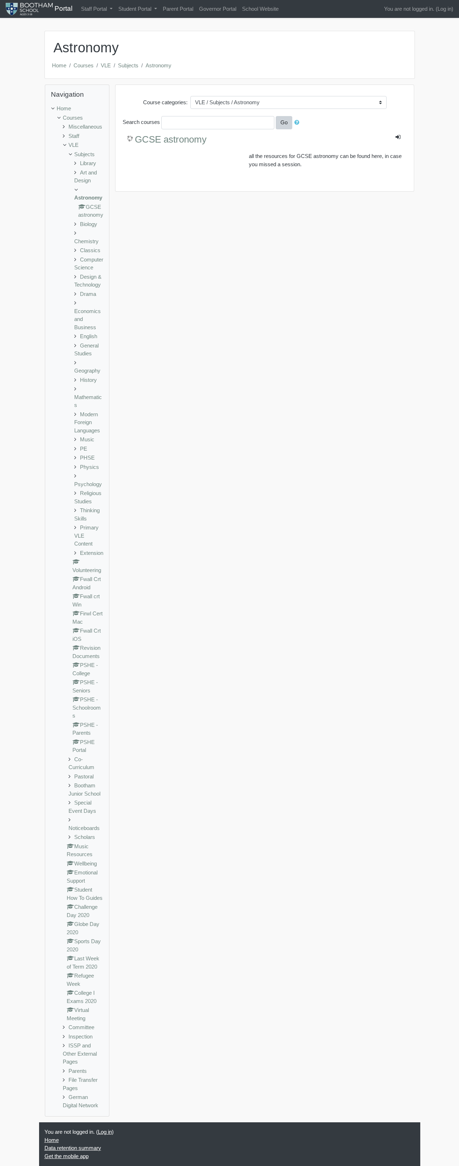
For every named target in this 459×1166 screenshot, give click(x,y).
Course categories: (165, 102)
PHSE (87, 458)
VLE (106, 65)
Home (59, 65)
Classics (90, 250)
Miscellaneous (85, 127)
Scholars (84, 837)
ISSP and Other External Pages (80, 1053)
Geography (87, 371)
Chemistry (86, 241)
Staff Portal (94, 9)
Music (87, 439)
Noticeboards (84, 828)
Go (284, 122)
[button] (298, 122)
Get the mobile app (66, 1156)
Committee (81, 1027)
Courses (84, 65)
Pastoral (84, 776)
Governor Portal (217, 9)
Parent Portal (178, 9)
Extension (91, 553)
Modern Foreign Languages (87, 422)
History (88, 380)
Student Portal (135, 9)
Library (88, 163)
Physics (89, 467)
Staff (73, 136)
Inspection (80, 1036)
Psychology (88, 484)
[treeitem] (77, 109)
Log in (444, 9)
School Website (260, 9)
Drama (88, 294)
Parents (77, 1071)
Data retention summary (72, 1148)
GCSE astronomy (171, 139)
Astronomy (158, 65)
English (88, 336)
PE (83, 449)
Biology (88, 224)
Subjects (128, 65)
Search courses (141, 122)
